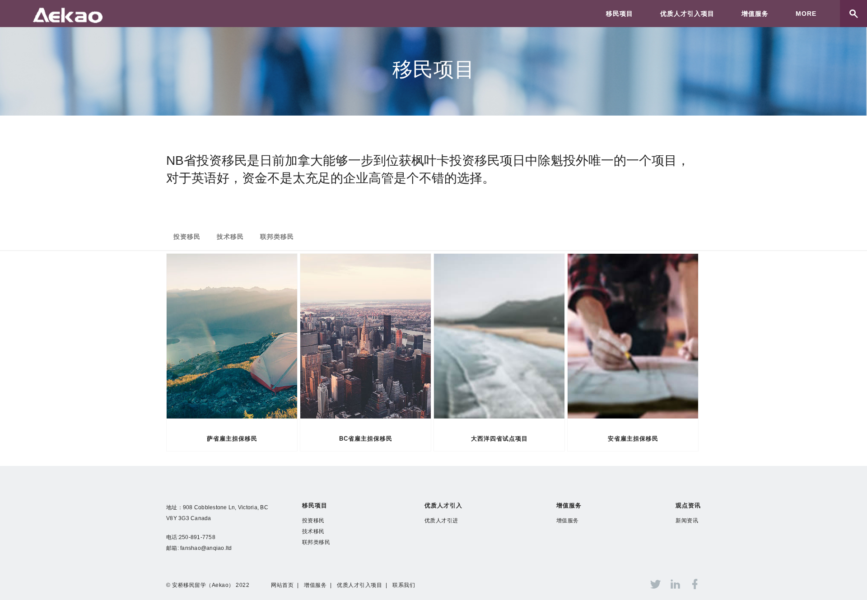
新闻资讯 (687, 520)
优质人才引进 (441, 520)
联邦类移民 (277, 236)
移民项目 (619, 13)
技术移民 (230, 236)
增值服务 (755, 13)
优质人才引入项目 (687, 13)
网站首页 (282, 585)
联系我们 (403, 585)
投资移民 (186, 236)
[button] (849, 581)
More (806, 13)
